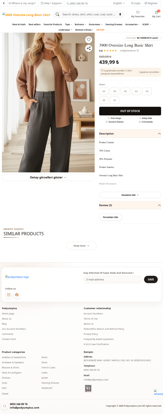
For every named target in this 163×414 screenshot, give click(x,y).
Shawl (5, 393)
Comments (7, 333)
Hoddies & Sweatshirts (14, 357)
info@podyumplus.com (96, 379)
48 (103, 100)
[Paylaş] (88, 48)
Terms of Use (91, 318)
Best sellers (34, 24)
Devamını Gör (129, 195)
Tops (67, 24)
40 (125, 91)
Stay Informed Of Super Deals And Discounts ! (108, 272)
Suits (4, 382)
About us (6, 318)
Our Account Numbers (14, 328)
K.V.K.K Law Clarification (96, 344)
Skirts (44, 362)
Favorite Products (53, 24)
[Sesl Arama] (120, 14)
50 (114, 100)
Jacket (45, 377)
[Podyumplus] (17, 277)
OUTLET (100, 29)
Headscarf (47, 387)
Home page (8, 313)
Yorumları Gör (110, 217)
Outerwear (95, 24)
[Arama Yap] (57, 14)
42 (136, 91)
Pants (44, 357)
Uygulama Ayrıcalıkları (149, 72)
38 (114, 91)
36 (103, 91)
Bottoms (79, 24)
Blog (4, 323)
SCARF (145, 24)
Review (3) (105, 205)
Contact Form (9, 339)
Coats (44, 372)
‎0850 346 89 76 (92, 369)
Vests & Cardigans (11, 372)
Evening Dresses (114, 24)
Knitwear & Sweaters (13, 362)
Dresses (6, 377)
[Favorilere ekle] (88, 39)
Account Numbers (93, 313)
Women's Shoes (83, 29)
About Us (88, 323)
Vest (4, 387)
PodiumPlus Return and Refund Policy (104, 328)
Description (106, 133)
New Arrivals (18, 24)
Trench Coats (48, 367)
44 (147, 91)
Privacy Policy (91, 333)
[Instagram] (8, 295)
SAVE (151, 279)
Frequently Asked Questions (99, 339)
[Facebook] (17, 295)
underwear (65, 29)
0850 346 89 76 (78, 3)
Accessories (131, 24)
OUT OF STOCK (130, 111)
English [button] (118, 3)
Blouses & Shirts (10, 367)
